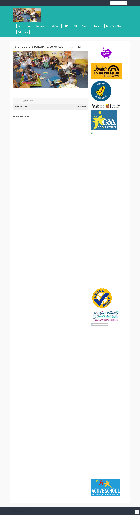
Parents (84, 26)
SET (66, 26)
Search (125, 3)
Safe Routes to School (113, 26)
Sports (96, 26)
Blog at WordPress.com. (21, 511)
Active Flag (22, 32)
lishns (19, 101)
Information (40, 26)
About (29, 26)
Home (20, 26)
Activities (55, 26)
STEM (75, 26)
